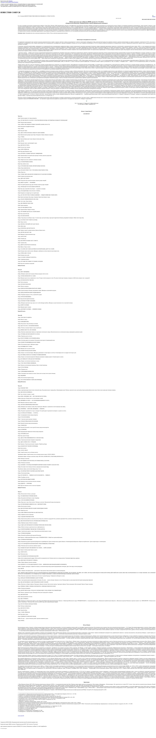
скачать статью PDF (21, 715)
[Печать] (153, 16)
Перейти (10, 1)
